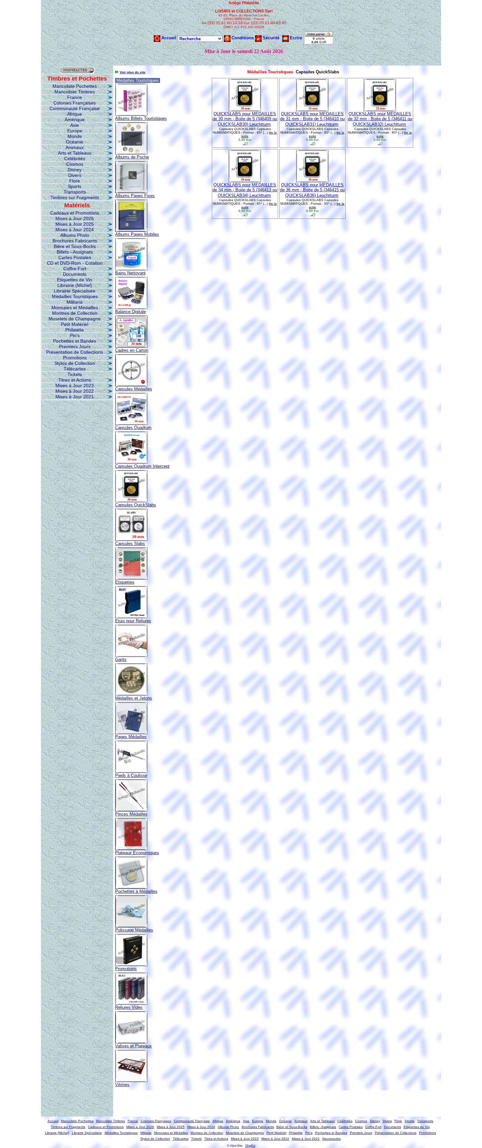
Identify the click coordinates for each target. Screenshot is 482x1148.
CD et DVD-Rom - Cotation (75, 263)
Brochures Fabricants (74, 240)
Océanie (74, 141)
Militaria (75, 302)
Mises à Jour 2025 (74, 224)
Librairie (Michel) (74, 285)
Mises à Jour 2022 (74, 391)
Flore (74, 180)
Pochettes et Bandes (74, 341)
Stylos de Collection (74, 363)
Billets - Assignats (75, 251)
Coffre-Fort (74, 268)
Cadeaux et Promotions (74, 213)
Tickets (75, 374)
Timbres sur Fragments (74, 197)
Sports (74, 186)
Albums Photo (74, 235)
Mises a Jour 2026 (74, 218)
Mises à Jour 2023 (74, 385)
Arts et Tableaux (74, 153)
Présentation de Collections (74, 352)
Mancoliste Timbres (74, 91)
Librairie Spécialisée (74, 290)
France (74, 97)
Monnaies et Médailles (74, 307)
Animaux (75, 147)
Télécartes (75, 368)
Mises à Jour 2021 (74, 396)
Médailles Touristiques (75, 296)
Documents (75, 274)
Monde (75, 136)
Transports (75, 192)
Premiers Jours (74, 346)
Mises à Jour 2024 (74, 229)
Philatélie (74, 329)
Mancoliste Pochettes (74, 86)
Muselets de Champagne (75, 318)
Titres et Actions (74, 380)
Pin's (75, 335)
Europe (74, 130)
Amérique (75, 119)
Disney (75, 169)
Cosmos (74, 164)
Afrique (74, 114)
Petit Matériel (74, 324)
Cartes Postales (74, 257)
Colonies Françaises (74, 102)
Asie (74, 125)
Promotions (75, 357)
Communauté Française (75, 108)
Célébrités (74, 158)
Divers (74, 175)
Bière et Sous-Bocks (75, 246)
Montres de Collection (74, 313)
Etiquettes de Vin (74, 279)
